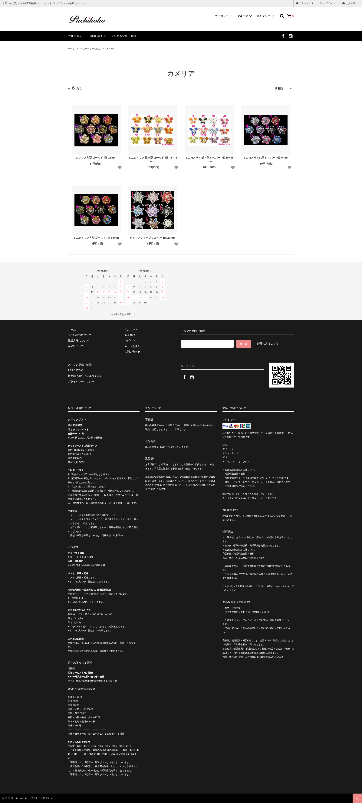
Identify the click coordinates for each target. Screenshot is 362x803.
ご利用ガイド (76, 36)
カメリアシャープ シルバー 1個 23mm (153, 237)
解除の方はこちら (267, 343)
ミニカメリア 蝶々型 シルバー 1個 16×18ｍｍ (209, 159)
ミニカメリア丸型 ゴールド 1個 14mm (96, 237)
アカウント (305, 3)
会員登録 (350, 3)
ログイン (328, 3)
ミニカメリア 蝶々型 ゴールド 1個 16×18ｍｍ (153, 159)
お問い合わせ (97, 36)
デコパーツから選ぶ (90, 48)
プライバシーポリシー (81, 381)
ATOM (79, 370)
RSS (70, 370)
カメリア (110, 48)
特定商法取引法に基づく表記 (85, 375)
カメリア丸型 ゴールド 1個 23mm (96, 157)
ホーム (71, 48)
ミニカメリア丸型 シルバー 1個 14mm (265, 157)
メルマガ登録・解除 (123, 36)
